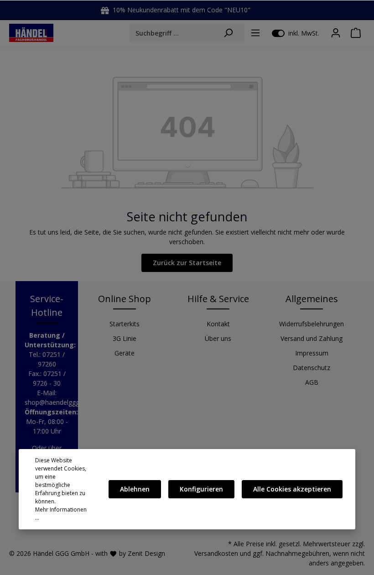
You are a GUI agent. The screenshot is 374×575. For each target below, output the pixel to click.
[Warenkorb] (356, 33)
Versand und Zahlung (311, 338)
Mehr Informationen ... (61, 514)
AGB (311, 382)
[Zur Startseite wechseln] (31, 33)
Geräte (124, 353)
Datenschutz (311, 367)
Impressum (311, 353)
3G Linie (124, 338)
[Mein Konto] (336, 33)
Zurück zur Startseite (187, 262)
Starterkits (124, 323)
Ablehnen (135, 489)
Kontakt (218, 323)
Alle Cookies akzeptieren (292, 489)
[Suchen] (228, 33)
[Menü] (255, 33)
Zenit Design (146, 553)
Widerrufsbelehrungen (311, 323)
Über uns (218, 338)
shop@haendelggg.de (56, 402)
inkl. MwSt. (295, 33)
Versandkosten (216, 553)
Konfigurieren (201, 489)
